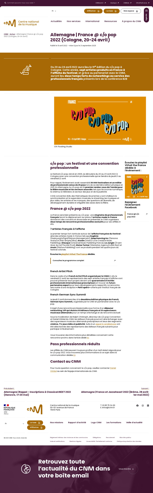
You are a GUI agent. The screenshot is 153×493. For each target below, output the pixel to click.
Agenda (146, 17)
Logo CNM (96, 423)
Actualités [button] (56, 21)
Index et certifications (57, 441)
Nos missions (56, 423)
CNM (6, 34)
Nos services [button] (73, 21)
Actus (12, 34)
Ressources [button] (110, 21)
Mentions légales (75, 441)
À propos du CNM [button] (131, 21)
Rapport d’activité (77, 423)
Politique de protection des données (129, 441)
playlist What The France (74, 254)
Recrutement (110, 437)
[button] (54, 11)
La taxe (110, 11)
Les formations (113, 423)
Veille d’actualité (134, 423)
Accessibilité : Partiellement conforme (99, 441)
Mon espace (129, 11)
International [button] (92, 21)
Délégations (97, 437)
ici (88, 338)
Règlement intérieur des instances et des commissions (69, 437)
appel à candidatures (106, 324)
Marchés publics (125, 437)
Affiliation (91, 11)
